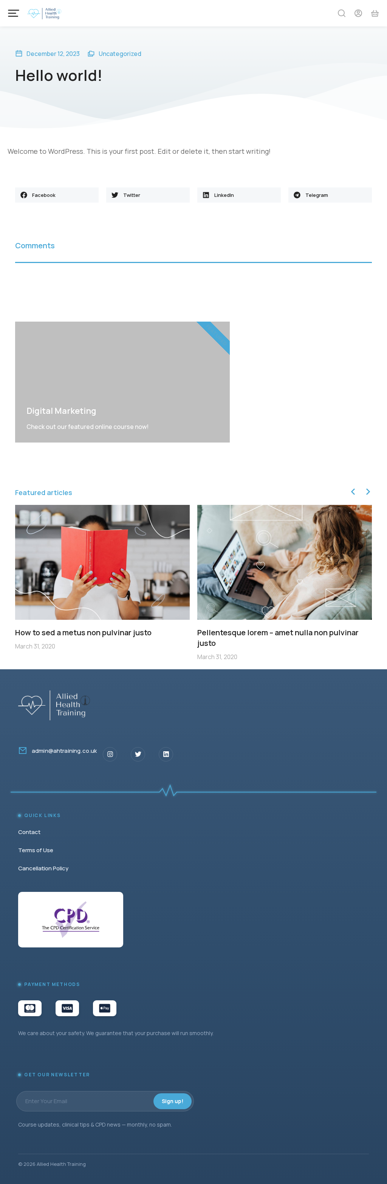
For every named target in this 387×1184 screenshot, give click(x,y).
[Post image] (102, 562)
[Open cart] (374, 13)
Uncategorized (120, 54)
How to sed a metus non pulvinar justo (83, 632)
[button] (57, 195)
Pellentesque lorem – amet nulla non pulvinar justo (278, 637)
